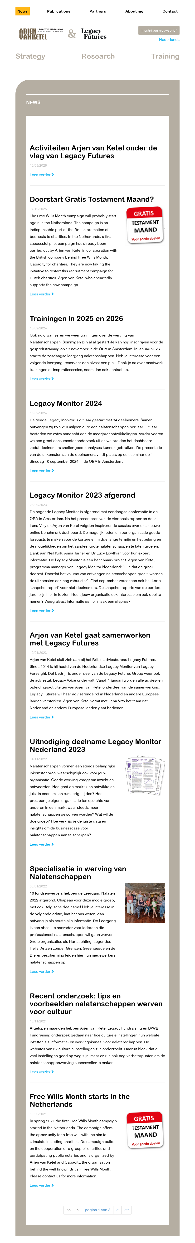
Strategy (30, 56)
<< (69, 1210)
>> (126, 1210)
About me (134, 11)
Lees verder (40, 175)
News (22, 11)
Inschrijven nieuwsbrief (158, 30)
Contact (170, 11)
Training (165, 56)
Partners (97, 11)
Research (98, 56)
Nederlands (169, 39)
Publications (58, 11)
